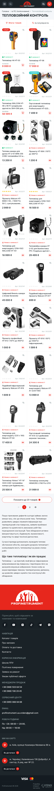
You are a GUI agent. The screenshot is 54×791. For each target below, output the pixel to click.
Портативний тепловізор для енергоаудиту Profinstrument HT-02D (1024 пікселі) (39, 106)
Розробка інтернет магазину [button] (36, 786)
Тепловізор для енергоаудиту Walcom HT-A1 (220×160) (40, 388)
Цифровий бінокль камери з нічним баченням (13, 294)
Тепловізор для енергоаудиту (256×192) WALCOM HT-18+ (12, 248)
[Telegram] (40, 625)
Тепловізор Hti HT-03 (11, 60)
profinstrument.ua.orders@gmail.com (20, 713)
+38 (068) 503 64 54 (12, 687)
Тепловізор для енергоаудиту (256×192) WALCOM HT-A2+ (39, 201)
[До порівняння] (23, 29)
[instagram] (22, 625)
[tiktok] (31, 625)
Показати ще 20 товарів (25, 499)
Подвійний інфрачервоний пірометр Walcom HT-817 (40, 294)
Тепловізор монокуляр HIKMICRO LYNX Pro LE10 (40, 482)
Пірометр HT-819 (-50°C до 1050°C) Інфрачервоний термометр (39, 341)
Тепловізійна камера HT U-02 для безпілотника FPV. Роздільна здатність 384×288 (40, 248)
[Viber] (49, 625)
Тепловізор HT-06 (36, 60)
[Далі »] (35, 507)
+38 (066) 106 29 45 (12, 691)
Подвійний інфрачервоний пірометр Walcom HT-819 (13, 387)
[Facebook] (5, 625)
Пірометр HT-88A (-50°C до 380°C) (39, 152)
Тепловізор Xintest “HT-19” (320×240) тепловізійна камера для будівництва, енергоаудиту (13, 483)
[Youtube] (13, 625)
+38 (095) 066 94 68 (12, 702)
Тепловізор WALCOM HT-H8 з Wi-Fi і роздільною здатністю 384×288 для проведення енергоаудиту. (13, 106)
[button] (4, 4)
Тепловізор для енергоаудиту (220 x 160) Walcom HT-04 (13, 435)
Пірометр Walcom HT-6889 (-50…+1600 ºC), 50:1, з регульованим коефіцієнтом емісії (11, 201)
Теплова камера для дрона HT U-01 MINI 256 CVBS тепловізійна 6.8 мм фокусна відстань (13, 153)
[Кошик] (49, 4)
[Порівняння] (43, 4)
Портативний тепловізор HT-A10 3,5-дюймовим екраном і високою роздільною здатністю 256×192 (39, 435)
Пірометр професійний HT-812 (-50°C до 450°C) (13, 339)
